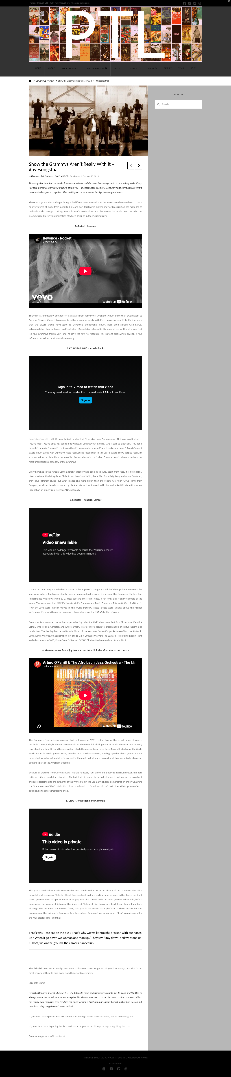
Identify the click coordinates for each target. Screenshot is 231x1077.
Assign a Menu (115, 1063)
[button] (227, 3)
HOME (57, 176)
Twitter (113, 1016)
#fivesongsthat (37, 176)
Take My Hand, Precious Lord (71, 895)
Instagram (127, 1016)
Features (49, 176)
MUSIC (64, 176)
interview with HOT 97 (45, 439)
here (61, 1036)
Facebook (104, 1016)
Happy (75, 899)
